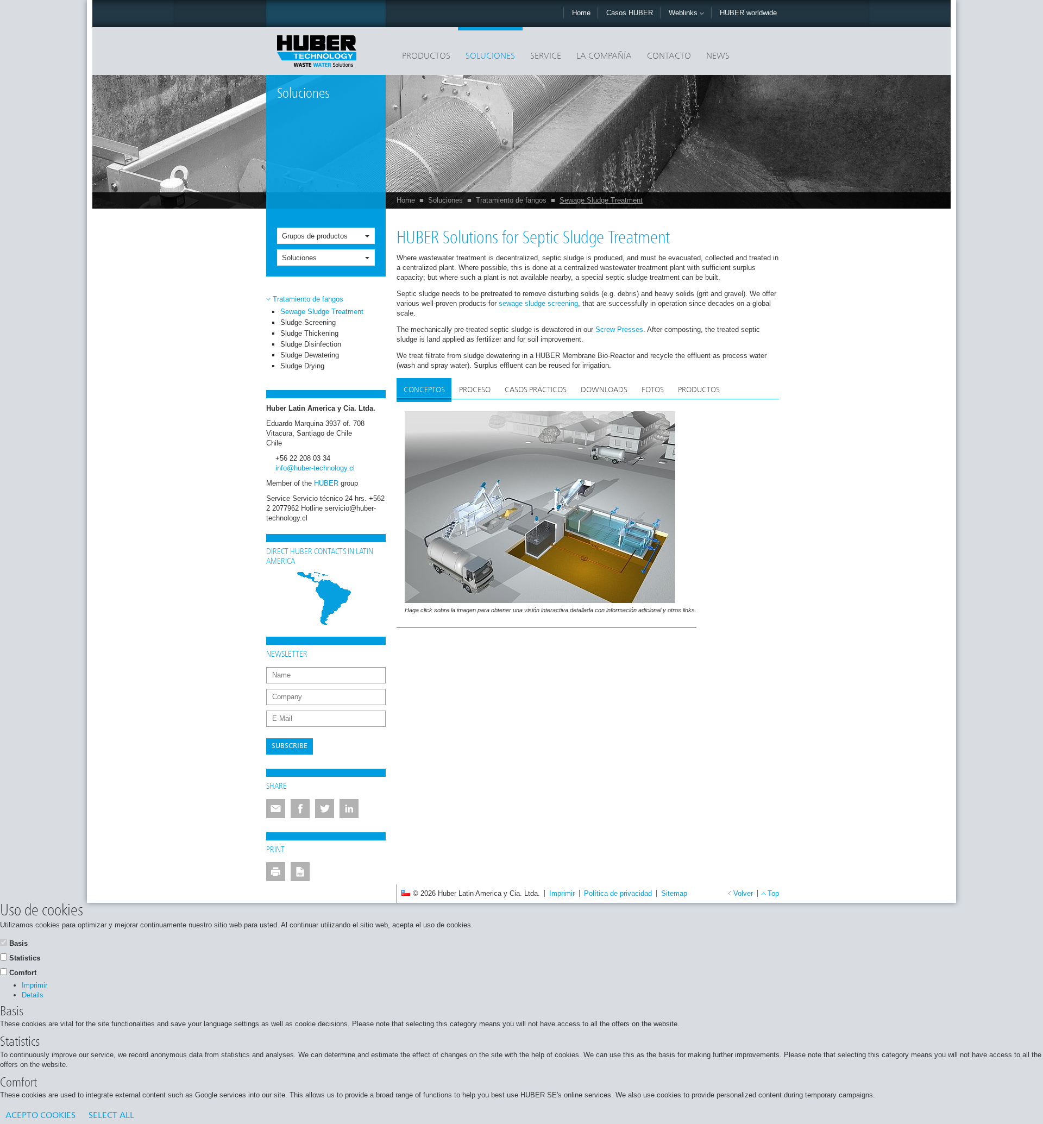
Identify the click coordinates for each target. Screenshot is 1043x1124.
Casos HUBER (629, 13)
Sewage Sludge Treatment (601, 200)
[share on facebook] (300, 808)
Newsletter (286, 654)
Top (773, 893)
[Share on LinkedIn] (349, 808)
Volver (743, 893)
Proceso (475, 390)
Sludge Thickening (309, 333)
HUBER (326, 483)
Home (581, 13)
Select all (111, 1116)
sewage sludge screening (538, 303)
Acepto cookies (40, 1116)
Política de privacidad (618, 893)
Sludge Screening (308, 322)
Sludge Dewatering (309, 355)
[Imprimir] (275, 871)
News (718, 56)
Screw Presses (619, 329)
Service (545, 56)
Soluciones (490, 56)
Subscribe (289, 746)
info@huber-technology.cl (315, 468)
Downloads (604, 390)
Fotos (653, 390)
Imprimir (562, 893)
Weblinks (684, 13)
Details (32, 995)
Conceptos (424, 390)
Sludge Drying (302, 366)
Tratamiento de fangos (511, 200)
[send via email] (275, 808)
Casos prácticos (536, 390)
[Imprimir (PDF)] (300, 871)
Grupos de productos (315, 236)
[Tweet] (324, 808)
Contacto (669, 56)
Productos (426, 56)
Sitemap (674, 893)
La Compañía (604, 56)
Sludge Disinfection (310, 344)
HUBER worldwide (748, 13)
